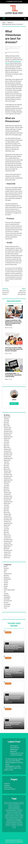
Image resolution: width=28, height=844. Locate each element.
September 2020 (8, 545)
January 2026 (7, 429)
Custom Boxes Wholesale (14, 807)
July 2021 (6, 527)
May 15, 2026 (9, 379)
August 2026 (7, 417)
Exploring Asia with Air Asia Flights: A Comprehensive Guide (13, 698)
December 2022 (8, 496)
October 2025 (7, 435)
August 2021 (7, 525)
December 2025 (8, 431)
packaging (13, 822)
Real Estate (7, 599)
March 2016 (7, 557)
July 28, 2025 (9, 676)
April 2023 (6, 489)
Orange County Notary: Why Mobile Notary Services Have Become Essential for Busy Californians (13, 323)
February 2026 (7, 427)
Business (20, 46)
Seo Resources (8, 600)
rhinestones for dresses (14, 48)
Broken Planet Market (13, 803)
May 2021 (6, 530)
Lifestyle (6, 593)
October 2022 (7, 500)
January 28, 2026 (9, 650)
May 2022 (6, 509)
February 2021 (7, 536)
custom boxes (16, 805)
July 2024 (6, 462)
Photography (7, 597)
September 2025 (8, 436)
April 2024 (6, 467)
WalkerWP (20, 842)
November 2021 (8, 519)
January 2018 (7, 552)
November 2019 (8, 550)
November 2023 (8, 476)
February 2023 (7, 492)
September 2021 (8, 523)
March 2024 (7, 469)
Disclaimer (7, 785)
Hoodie (21, 817)
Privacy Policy (8, 787)
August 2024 (7, 460)
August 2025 (7, 438)
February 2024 (7, 471)
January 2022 (7, 516)
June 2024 (6, 464)
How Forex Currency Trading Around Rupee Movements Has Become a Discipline (14, 349)
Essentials (9, 812)
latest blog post (10, 819)
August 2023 (7, 482)
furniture (6, 582)
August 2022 (7, 503)
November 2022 (8, 498)
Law (5, 591)
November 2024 (8, 455)
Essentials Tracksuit (9, 815)
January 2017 (7, 554)
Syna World (13, 824)
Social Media (7, 604)
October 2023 (7, 478)
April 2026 (6, 424)
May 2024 (6, 465)
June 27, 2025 (9, 727)
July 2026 (6, 418)
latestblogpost (18, 819)
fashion (17, 815)
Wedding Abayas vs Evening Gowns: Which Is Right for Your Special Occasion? (12, 768)
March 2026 (7, 426)
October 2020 (7, 543)
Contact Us (7, 783)
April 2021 (6, 532)
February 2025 (7, 449)
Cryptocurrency (8, 573)
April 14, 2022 (14, 46)
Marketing (6, 595)
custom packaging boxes (11, 810)
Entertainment (7, 579)
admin (7, 46)
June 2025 (6, 442)
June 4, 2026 (9, 353)
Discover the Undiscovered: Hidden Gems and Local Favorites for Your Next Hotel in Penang (13, 672)
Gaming (6, 584)
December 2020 (8, 539)
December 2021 (8, 518)
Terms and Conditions (9, 789)
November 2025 (8, 433)
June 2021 (6, 528)
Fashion (6, 581)
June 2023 (6, 485)
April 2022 (6, 510)
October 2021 (7, 521)
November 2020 (8, 541)
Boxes (6, 803)
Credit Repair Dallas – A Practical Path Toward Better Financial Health (13, 375)
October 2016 (7, 556)
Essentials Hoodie (17, 812)
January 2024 (7, 473)
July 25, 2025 (9, 702)
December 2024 (8, 453)
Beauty (5, 566)
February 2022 (7, 514)
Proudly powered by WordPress (13, 840)
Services (6, 602)
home (7, 817)
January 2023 (7, 494)
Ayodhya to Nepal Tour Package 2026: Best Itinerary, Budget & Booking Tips (13, 647)
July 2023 (6, 483)
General (6, 586)
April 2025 (6, 446)
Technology (7, 606)
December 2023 (8, 474)
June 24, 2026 (9, 327)
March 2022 (7, 512)
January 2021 (7, 538)
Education (6, 575)
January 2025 (7, 451)
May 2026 (6, 422)
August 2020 (7, 547)
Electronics (7, 577)
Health (5, 588)
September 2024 (8, 458)
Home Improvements (9, 590)
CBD (5, 572)
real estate (19, 822)
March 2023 (7, 491)
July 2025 (6, 440)
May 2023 (6, 487)
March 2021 (7, 534)
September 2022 (8, 501)
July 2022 (6, 505)
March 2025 (7, 447)
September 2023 (8, 480)
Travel (5, 608)
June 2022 (6, 507)
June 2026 (6, 420)
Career (5, 570)
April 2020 (6, 548)
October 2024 (7, 456)
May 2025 (6, 444)
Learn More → (14, 403)
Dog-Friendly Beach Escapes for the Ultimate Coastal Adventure (13, 724)
